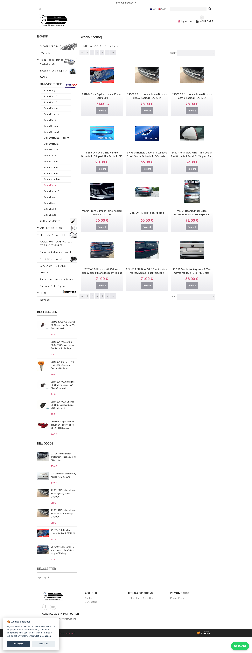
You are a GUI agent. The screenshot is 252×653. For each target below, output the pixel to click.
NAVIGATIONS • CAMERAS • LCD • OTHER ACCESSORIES (56, 243)
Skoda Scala (50, 203)
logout (46, 577)
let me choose (43, 636)
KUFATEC (44, 272)
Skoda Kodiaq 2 (51, 191)
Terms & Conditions (140, 593)
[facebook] (45, 607)
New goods (45, 443)
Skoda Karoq (50, 197)
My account (187, 21)
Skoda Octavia (51, 126)
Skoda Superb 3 (52, 173)
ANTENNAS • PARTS (50, 221)
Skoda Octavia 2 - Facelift (56, 138)
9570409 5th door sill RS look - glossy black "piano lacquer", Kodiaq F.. (102, 273)
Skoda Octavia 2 (52, 132)
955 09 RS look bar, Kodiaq (147, 212)
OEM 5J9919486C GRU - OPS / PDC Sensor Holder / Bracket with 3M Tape (63, 345)
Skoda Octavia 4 (52, 149)
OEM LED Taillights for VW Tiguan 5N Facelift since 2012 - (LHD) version (62, 424)
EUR (154, 8)
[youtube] (53, 607)
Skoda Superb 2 (51, 167)
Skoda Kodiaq (50, 185)
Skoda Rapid (50, 120)
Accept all (18, 643)
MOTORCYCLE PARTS (51, 259)
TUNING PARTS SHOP (51, 84)
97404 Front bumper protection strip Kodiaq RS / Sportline (63, 457)
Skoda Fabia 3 (50, 102)
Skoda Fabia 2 (50, 96)
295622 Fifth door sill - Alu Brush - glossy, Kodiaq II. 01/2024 (63, 493)
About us (91, 593)
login (39, 577)
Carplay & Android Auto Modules (56, 252)
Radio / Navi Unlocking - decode (56, 279)
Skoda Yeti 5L (50, 155)
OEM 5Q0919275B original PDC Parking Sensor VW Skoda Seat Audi (63, 385)
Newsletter (46, 568)
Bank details (91, 602)
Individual (45, 299)
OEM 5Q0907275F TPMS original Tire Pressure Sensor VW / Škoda (62, 365)
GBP (163, 8)
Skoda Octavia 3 (52, 144)
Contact (89, 598)
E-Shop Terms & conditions (141, 598)
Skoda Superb (51, 161)
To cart (102, 110)
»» (113, 52)
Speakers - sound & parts (53, 70)
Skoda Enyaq (50, 215)
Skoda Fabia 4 (50, 108)
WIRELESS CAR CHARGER (53, 228)
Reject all (43, 643)
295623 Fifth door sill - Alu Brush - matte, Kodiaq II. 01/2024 (63, 513)
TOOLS (43, 77)
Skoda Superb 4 (52, 179)
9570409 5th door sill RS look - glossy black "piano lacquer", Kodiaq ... (62, 550)
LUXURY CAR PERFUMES (53, 265)
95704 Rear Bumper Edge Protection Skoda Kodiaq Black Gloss (192, 214)
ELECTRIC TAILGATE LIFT (52, 235)
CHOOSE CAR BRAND (50, 46)
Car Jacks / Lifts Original (52, 286)
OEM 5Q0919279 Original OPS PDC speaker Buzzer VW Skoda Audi (62, 405)
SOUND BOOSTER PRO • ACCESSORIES (52, 62)
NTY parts (45, 53)
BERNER (44, 293)
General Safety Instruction (60, 613)
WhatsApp (240, 646)
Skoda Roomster (52, 114)
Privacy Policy (179, 593)
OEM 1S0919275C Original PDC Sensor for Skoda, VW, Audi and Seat (63, 325)
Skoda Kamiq (50, 209)
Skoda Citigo (50, 90)
